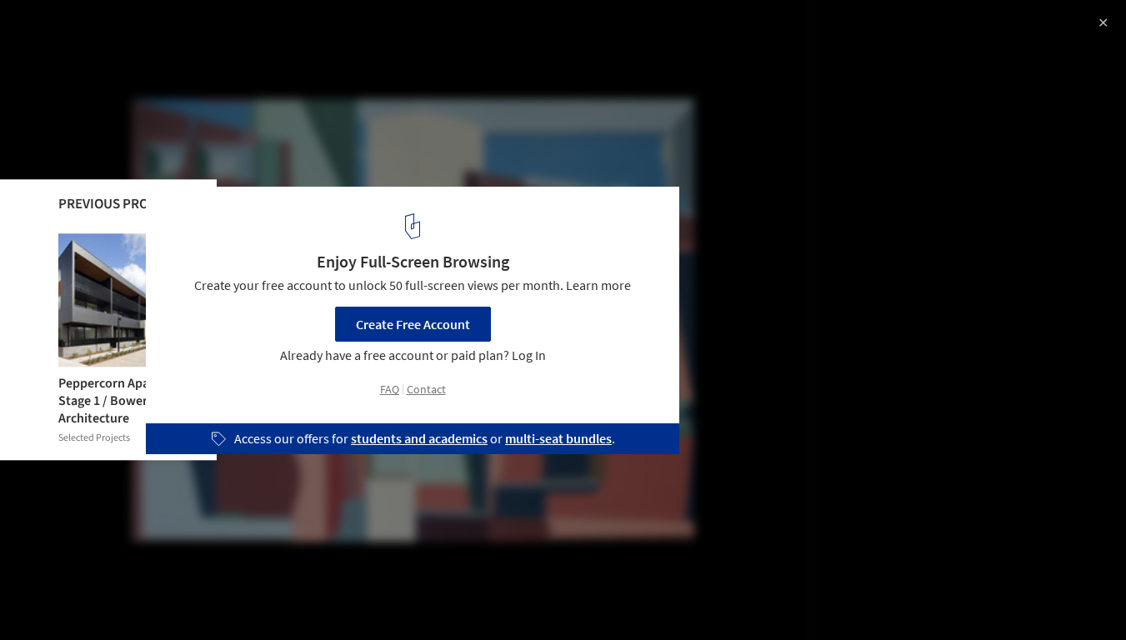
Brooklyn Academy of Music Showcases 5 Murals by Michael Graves (231, 44)
